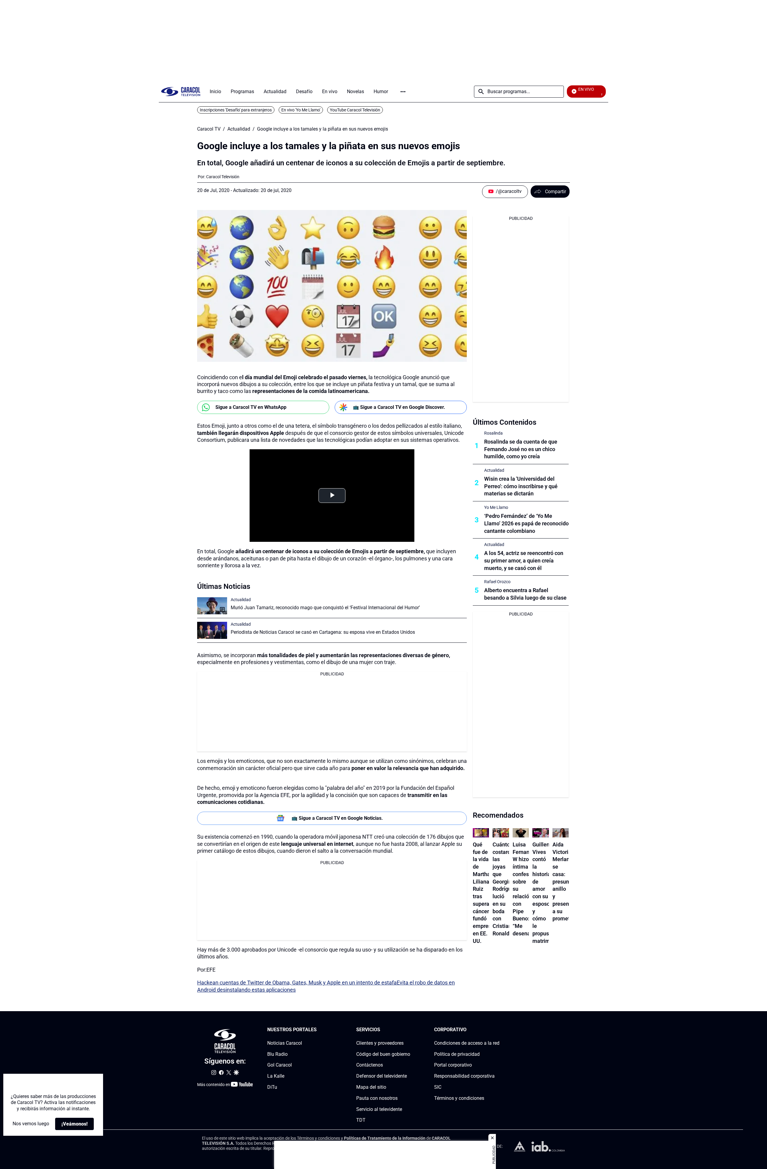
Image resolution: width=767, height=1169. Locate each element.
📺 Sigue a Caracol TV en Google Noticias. (337, 818)
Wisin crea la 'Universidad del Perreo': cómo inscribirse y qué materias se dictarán (521, 486)
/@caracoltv (509, 191)
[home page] (180, 91)
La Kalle (275, 1076)
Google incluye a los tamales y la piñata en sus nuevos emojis (322, 129)
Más (403, 92)
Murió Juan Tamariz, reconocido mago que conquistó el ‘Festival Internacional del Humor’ (325, 607)
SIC (437, 1087)
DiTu (272, 1087)
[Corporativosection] (497, 1030)
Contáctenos (369, 1065)
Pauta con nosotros (377, 1098)
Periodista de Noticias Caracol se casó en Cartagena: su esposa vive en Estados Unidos (323, 632)
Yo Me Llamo (496, 507)
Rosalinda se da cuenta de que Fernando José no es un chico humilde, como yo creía (520, 449)
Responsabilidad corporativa (464, 1076)
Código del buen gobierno (383, 1054)
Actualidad (238, 129)
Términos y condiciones (459, 1098)
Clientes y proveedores (380, 1043)
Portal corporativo (453, 1065)
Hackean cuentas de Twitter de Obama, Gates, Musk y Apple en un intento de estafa (297, 982)
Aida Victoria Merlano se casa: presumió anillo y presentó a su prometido (564, 881)
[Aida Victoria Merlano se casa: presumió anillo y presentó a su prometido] (560, 832)
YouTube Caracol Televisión (355, 110)
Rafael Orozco (497, 581)
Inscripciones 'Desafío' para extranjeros (236, 110)
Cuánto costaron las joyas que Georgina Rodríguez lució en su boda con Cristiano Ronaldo (505, 889)
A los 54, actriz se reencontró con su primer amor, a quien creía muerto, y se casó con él (523, 560)
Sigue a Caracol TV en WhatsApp (250, 407)
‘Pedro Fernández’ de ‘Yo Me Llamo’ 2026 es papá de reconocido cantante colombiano (526, 523)
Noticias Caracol (284, 1043)
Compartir (555, 191)
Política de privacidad (457, 1054)
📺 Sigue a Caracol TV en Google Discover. (399, 407)
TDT (361, 1120)
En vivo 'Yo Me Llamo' (300, 110)
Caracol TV (209, 129)
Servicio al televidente (379, 1109)
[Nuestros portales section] (318, 1030)
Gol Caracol (279, 1065)
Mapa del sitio (371, 1087)
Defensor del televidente (381, 1076)
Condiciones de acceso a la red (466, 1043)
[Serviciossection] (408, 1030)
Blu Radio (277, 1054)
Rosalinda (493, 433)
